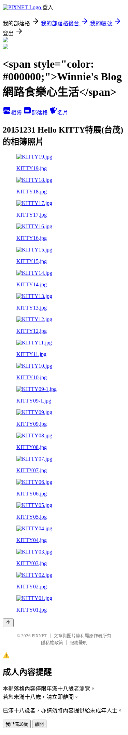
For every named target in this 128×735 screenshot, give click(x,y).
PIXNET (39, 635)
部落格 (40, 112)
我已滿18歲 (16, 724)
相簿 (17, 112)
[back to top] (8, 622)
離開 (39, 724)
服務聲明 (78, 642)
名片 (62, 112)
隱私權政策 (52, 642)
